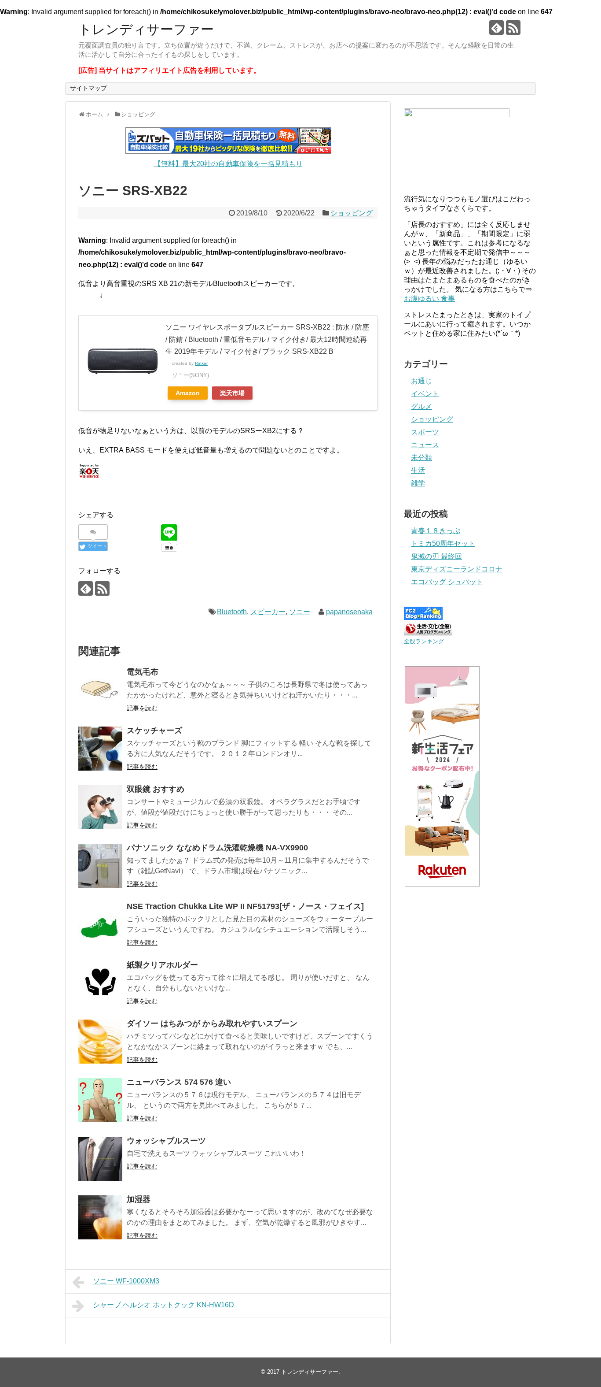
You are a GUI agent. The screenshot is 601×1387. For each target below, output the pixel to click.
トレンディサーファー (146, 29)
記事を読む (142, 708)
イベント (425, 393)
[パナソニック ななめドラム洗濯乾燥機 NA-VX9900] (100, 866)
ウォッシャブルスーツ (166, 1140)
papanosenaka (349, 612)
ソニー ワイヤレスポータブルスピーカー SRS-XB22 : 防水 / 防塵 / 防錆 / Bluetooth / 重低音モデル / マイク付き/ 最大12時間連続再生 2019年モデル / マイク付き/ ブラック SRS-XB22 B (267, 339)
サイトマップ (88, 88)
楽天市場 (232, 393)
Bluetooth (232, 612)
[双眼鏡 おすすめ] (100, 807)
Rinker (201, 363)
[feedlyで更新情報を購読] (496, 27)
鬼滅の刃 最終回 (436, 556)
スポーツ (425, 432)
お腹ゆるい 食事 (429, 298)
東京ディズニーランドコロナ (456, 569)
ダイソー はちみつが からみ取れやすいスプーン (212, 1023)
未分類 (421, 457)
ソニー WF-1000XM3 (126, 1281)
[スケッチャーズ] (100, 749)
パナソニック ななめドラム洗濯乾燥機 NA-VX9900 (217, 847)
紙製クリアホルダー (162, 965)
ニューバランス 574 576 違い (179, 1082)
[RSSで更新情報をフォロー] (513, 27)
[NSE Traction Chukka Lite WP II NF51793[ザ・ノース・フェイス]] (100, 924)
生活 (418, 470)
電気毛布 (142, 672)
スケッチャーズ (154, 730)
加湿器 (138, 1199)
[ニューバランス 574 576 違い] (100, 1100)
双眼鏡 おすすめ (155, 789)
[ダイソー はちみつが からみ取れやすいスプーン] (100, 1042)
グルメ (421, 406)
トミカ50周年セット (443, 543)
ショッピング (351, 213)
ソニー (299, 612)
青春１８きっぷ (435, 530)
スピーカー (268, 612)
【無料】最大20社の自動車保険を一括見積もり (228, 163)
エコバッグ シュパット (447, 582)
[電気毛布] (100, 690)
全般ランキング (424, 641)
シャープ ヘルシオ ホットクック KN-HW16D (163, 1305)
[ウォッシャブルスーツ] (100, 1159)
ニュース (425, 445)
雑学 (418, 483)
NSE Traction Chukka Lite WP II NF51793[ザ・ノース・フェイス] (245, 906)
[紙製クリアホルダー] (100, 983)
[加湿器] (100, 1217)
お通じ (421, 381)
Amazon (188, 393)
